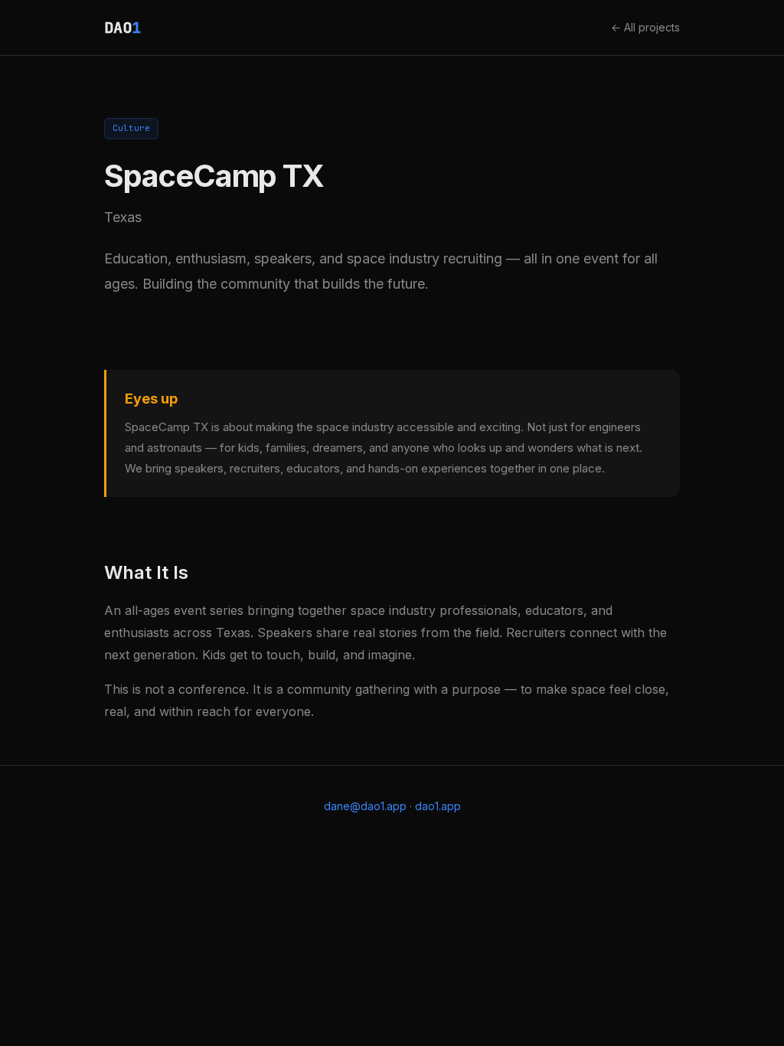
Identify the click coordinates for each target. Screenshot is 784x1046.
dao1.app (438, 805)
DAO (122, 28)
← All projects (645, 27)
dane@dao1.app (365, 805)
